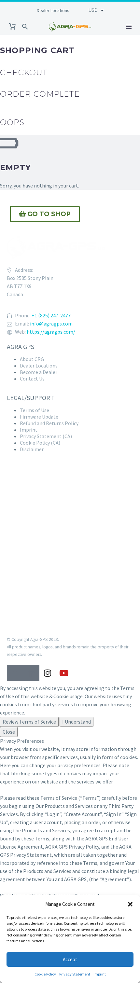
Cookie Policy (45, 974)
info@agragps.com (51, 323)
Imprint (99, 974)
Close (9, 731)
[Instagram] (47, 673)
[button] (130, 904)
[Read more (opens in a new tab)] (52, 10)
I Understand (76, 721)
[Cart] (12, 27)
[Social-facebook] (15, 673)
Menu (129, 27)
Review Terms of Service (29, 721)
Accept (70, 959)
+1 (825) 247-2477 (51, 315)
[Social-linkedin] (31, 673)
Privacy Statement (74, 974)
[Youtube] (64, 673)
